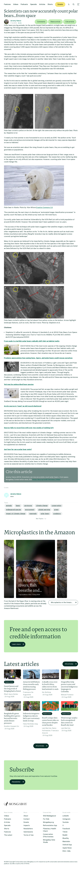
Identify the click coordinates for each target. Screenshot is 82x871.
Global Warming (44, 510)
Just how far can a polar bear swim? (18, 449)
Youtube (65, 822)
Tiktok (64, 832)
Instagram (66, 819)
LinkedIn (65, 816)
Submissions (28, 832)
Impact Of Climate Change (15, 514)
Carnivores (28, 506)
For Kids (46, 819)
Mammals (33, 514)
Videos (15, 4)
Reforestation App (50, 825)
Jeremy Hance (15, 21)
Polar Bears (45, 514)
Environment (29, 510)
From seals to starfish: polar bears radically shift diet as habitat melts (31, 341)
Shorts (50, 4)
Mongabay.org (48, 822)
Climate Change (42, 506)
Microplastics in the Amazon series (64, 602)
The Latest (8, 835)
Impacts (27, 825)
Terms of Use (29, 835)
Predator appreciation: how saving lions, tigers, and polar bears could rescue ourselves (38, 358)
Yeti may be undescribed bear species (19, 384)
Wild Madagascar (49, 816)
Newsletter (16, 782)
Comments (41, 22)
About (26, 816)
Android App (67, 845)
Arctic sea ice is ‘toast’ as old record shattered (22, 406)
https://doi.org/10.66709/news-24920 (46, 479)
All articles (69, 664)
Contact (27, 819)
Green (56, 510)
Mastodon (66, 841)
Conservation (56, 506)
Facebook (66, 829)
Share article (55, 22)
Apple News (67, 848)
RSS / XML (66, 851)
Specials (33, 4)
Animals (9, 506)
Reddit (64, 835)
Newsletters (28, 829)
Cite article (70, 22)
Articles (42, 4)
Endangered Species (13, 510)
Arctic (20, 23)
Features (7, 4)
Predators (57, 514)
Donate (60, 4)
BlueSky (65, 838)
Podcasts (24, 4)
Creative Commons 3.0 (44, 207)
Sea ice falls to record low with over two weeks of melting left (29, 428)
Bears (18, 506)
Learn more (16, 644)
